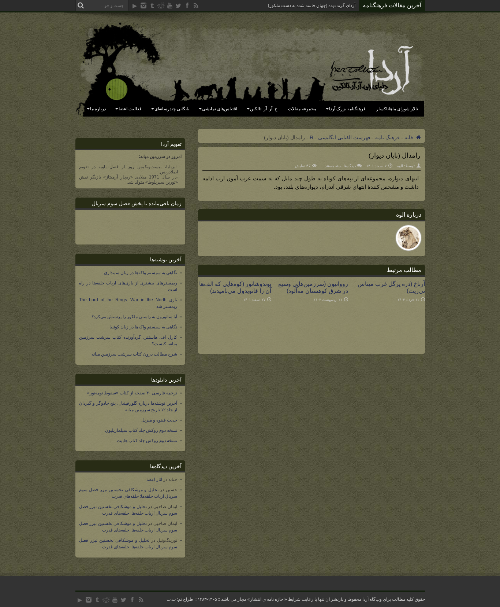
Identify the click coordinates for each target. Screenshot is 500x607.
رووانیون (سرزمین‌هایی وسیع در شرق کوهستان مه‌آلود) (313, 287)
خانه (409, 137)
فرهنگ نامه (387, 137)
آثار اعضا (154, 479)
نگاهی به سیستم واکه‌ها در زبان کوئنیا (143, 327)
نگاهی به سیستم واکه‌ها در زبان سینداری (140, 272)
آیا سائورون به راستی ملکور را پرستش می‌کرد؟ (134, 316)
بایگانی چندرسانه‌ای (171, 108)
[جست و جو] (80, 5)
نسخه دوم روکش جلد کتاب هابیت (147, 440)
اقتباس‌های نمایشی (219, 108)
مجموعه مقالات (302, 108)
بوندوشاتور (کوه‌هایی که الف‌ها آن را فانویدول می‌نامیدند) (235, 287)
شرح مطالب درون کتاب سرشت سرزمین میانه (134, 354)
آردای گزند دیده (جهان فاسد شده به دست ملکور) (311, 5)
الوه (400, 166)
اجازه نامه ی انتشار (267, 599)
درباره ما (98, 108)
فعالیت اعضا (130, 108)
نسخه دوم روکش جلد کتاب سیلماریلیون (141, 430)
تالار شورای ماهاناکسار (397, 108)
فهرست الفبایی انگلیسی (344, 137)
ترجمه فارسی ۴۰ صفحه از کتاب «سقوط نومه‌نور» (132, 393)
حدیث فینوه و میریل (159, 420)
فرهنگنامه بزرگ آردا (347, 108)
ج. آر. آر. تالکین (263, 108)
